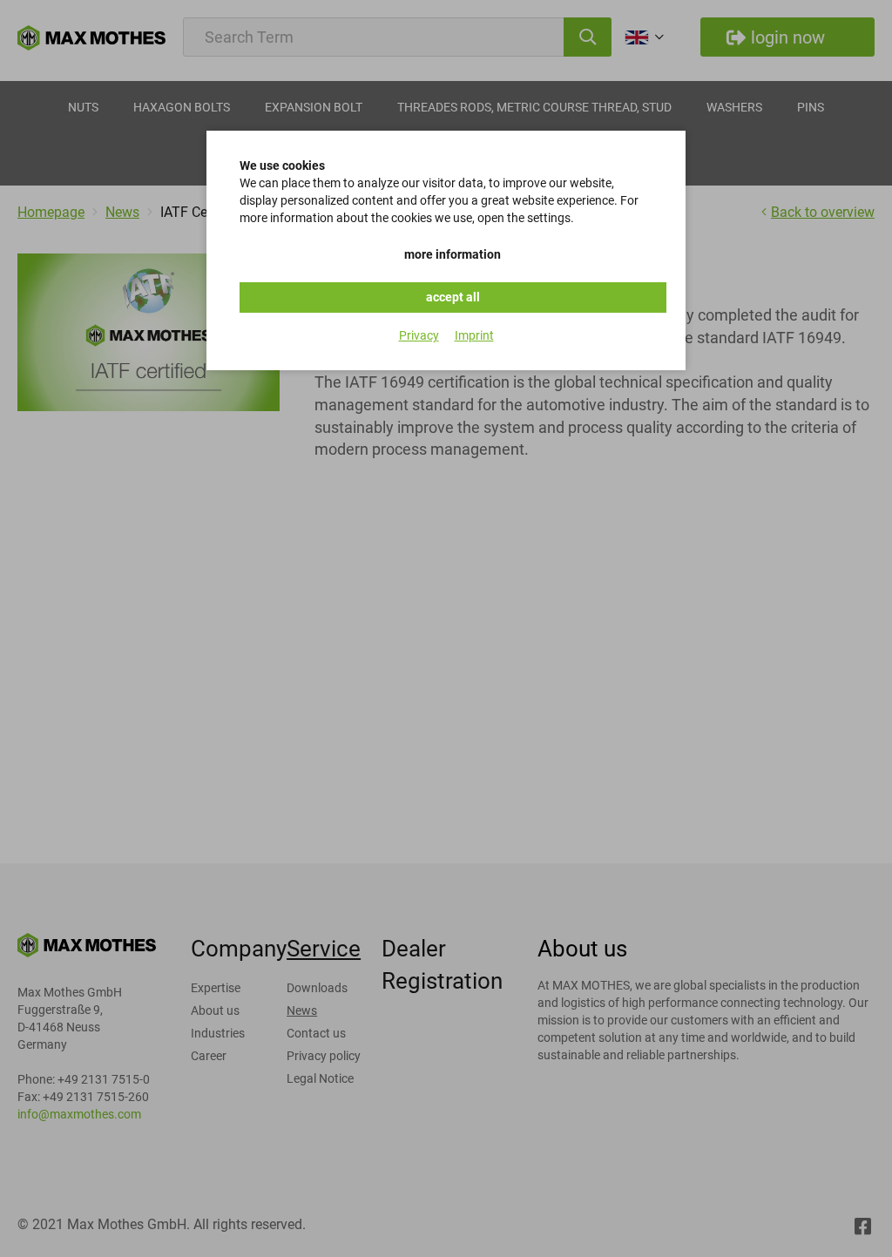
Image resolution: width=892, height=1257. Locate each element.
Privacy (419, 335)
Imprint (474, 335)
